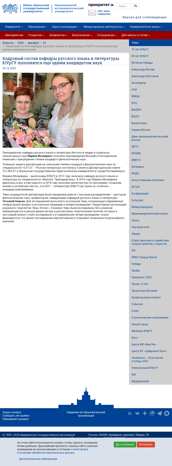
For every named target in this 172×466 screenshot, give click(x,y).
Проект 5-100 (140, 284)
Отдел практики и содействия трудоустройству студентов (150, 242)
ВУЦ (134, 103)
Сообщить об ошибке (16, 415)
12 (7, 68)
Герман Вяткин (141, 129)
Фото (135, 337)
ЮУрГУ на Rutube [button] (152, 413)
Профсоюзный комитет (146, 297)
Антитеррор (139, 82)
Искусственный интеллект (148, 180)
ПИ (133, 250)
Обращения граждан (16, 419)
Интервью (138, 166)
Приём (136, 270)
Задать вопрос (12, 412)
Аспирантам (57, 35)
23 (44, 42)
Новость (8, 42)
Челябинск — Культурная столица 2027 (147, 359)
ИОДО (135, 173)
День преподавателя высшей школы (150, 138)
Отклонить (146, 444)
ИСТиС (136, 186)
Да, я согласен (125, 444)
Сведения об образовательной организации (86, 414)
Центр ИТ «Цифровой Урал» (149, 351)
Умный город (140, 324)
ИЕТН (135, 146)
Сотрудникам (106, 35)
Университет (13, 26)
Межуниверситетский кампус (150, 213)
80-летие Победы (142, 62)
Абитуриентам (14, 35)
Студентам (35, 35)
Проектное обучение (144, 290)
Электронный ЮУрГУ (145, 367)
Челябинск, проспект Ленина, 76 (128, 434)
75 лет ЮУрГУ (140, 49)
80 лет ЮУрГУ (140, 56)
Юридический (140, 381)
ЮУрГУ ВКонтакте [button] (137, 413)
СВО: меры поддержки (104, 12)
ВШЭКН (136, 109)
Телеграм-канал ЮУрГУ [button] (159, 413)
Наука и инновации (64, 26)
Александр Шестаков (145, 76)
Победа (136, 264)
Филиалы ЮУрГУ (142, 331)
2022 (21, 42)
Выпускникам (81, 35)
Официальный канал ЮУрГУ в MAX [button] (166, 413)
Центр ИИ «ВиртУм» (144, 344)
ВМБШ (136, 96)
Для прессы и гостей (135, 35)
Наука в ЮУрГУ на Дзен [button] (144, 413)
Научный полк (140, 227)
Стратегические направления (150, 317)
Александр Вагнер (143, 69)
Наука (135, 220)
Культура (137, 200)
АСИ (134, 89)
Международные (142, 207)
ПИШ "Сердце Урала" (144, 257)
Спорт (135, 310)
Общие (136, 233)
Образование (36, 26)
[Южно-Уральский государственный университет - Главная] (43, 8)
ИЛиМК (136, 153)
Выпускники (139, 123)
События (137, 304)
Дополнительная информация (38, 458)
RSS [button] (130, 413)
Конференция (140, 193)
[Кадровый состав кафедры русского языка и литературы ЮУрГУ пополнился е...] (64, 110)
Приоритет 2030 (142, 277)
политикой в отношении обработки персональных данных (52, 451)
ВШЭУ (135, 116)
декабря (33, 42)
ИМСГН (136, 160)
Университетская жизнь (145, 26)
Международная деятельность (103, 26)
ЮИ (134, 374)
